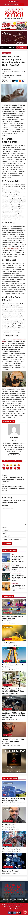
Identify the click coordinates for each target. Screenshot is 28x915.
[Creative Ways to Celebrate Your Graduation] (14, 655)
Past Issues (19, 907)
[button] (2, 47)
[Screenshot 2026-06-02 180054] (14, 37)
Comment (5, 505)
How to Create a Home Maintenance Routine (6, 586)
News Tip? (23, 47)
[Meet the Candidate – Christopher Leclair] (14, 815)
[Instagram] (14, 913)
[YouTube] (17, 913)
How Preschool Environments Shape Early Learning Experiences (12, 619)
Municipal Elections (8, 820)
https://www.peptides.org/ (11, 248)
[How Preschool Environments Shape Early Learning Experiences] (14, 607)
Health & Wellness (7, 844)
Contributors (5, 905)
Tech (13, 554)
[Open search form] (13, 47)
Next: (13, 487)
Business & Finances (16, 573)
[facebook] (9, 913)
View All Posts (14, 454)
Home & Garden (15, 564)
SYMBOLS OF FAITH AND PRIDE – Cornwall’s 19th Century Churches (13, 741)
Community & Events (8, 866)
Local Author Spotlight (10, 871)
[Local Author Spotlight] (14, 861)
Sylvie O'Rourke (6, 645)
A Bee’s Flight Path (9, 643)
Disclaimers (14, 905)
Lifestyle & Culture (7, 53)
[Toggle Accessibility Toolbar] (25, 912)
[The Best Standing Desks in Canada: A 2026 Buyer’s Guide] (14, 679)
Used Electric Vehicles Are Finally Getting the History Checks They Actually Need (13, 715)
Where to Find (13, 909)
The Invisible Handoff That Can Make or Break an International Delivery (6, 577)
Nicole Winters (6, 873)
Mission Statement (9, 907)
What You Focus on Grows (11, 849)
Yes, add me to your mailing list (12, 539)
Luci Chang (5, 623)
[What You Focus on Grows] (14, 839)
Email (4, 533)
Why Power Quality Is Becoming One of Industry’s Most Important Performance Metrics (6, 557)
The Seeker (5, 829)
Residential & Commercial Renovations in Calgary (6, 567)
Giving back (22, 905)
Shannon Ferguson (7, 851)
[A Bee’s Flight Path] (14, 633)
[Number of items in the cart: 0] (21, 4)
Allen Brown (7, 69)
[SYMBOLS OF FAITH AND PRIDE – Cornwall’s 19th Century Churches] (14, 729)
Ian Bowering (6, 745)
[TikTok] (20, 913)
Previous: (13, 478)
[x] (12, 913)
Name (4, 527)
